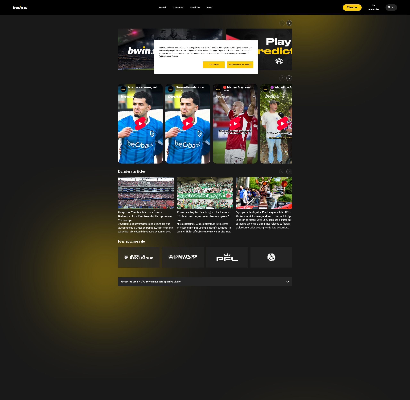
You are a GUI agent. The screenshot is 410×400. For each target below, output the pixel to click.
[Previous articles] (282, 171)
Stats (209, 7)
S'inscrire (352, 7)
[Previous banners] (282, 23)
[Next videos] (289, 78)
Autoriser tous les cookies (240, 64)
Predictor (195, 7)
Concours (178, 7)
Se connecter (373, 7)
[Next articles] (289, 171)
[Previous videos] (282, 78)
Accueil (162, 7)
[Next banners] (289, 23)
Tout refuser (214, 64)
